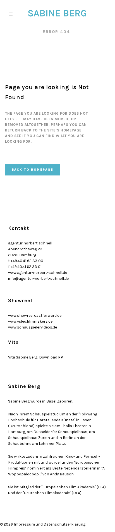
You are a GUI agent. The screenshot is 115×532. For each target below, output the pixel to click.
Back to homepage (32, 170)
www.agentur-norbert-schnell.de (37, 272)
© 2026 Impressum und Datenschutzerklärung (42, 524)
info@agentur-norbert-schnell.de (38, 278)
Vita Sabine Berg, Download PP (35, 357)
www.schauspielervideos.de (32, 327)
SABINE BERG (21, 31)
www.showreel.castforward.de (34, 315)
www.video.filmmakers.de (30, 321)
